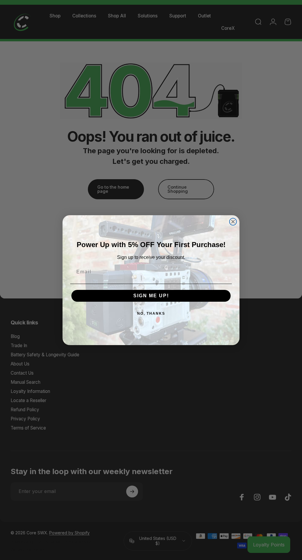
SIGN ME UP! (151, 295)
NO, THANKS (151, 313)
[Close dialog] (233, 221)
